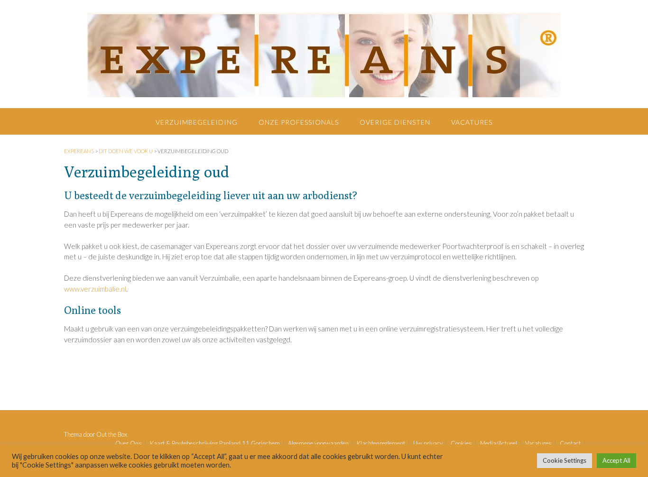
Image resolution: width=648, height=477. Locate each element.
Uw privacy (428, 443)
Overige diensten (395, 122)
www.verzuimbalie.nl (95, 288)
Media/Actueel (498, 443)
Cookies (461, 443)
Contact (570, 443)
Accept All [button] (616, 460)
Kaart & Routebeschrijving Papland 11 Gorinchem (215, 443)
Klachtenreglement (381, 443)
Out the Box (111, 434)
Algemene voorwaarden (318, 443)
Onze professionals (299, 122)
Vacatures (471, 122)
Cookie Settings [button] (564, 460)
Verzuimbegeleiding (197, 122)
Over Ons (128, 443)
